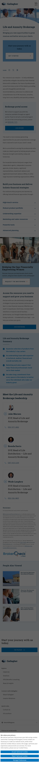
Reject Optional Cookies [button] (20, 756)
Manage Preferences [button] (19, 760)
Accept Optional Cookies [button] (20, 752)
